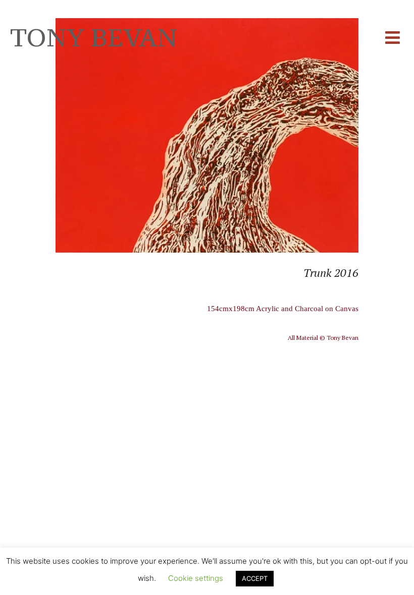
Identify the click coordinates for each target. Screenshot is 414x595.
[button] (392, 37)
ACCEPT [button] (255, 578)
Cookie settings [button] (195, 578)
